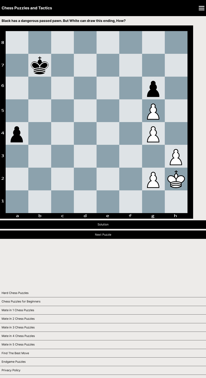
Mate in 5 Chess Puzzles (18, 344)
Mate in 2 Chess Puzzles (18, 318)
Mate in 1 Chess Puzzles (18, 310)
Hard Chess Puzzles (15, 293)
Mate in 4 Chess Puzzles (18, 336)
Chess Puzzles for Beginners (21, 301)
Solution (103, 224)
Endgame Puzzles (14, 361)
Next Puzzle (103, 234)
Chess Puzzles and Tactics (27, 8)
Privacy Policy (11, 370)
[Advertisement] (96, 263)
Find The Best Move (15, 353)
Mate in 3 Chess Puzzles (18, 327)
